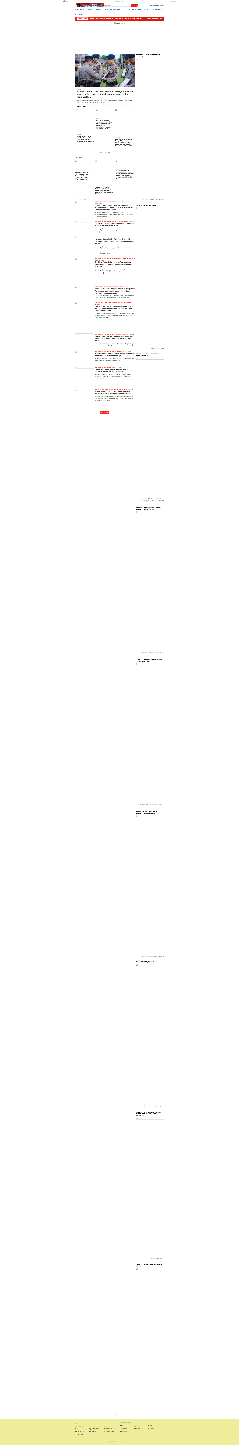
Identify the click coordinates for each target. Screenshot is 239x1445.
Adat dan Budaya (99, 302)
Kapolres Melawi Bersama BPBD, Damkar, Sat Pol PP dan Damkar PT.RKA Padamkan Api (114, 354)
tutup (71, 1)
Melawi (120, 351)
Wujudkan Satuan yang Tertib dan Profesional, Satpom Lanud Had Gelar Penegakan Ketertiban (113, 392)
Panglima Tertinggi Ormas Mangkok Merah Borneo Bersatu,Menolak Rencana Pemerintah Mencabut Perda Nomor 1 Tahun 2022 (97, 142)
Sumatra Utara (124, 221)
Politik (114, 287)
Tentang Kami (79, 1434)
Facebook (124, 1426)
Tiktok (152, 1428)
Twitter (138, 1426)
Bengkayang (98, 389)
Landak (129, 302)
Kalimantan (123, 302)
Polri (122, 202)
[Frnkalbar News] (89, 5)
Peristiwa (114, 334)
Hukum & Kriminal (116, 202)
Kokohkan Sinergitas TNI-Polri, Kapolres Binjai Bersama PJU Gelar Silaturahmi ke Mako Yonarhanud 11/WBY (114, 241)
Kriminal (114, 221)
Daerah (109, 202)
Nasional (97, 304)
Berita (97, 202)
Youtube (138, 1428)
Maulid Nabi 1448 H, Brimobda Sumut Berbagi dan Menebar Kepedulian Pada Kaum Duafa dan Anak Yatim (117, 129)
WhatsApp (152, 1426)
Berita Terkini (103, 202)
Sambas (113, 367)
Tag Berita (92, 1426)
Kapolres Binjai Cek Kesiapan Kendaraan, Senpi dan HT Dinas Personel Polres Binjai (129, 174)
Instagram (124, 1428)
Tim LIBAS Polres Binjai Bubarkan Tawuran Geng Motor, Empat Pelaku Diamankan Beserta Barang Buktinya (132, 18)
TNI (124, 237)
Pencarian (134, 5)
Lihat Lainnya (104, 412)
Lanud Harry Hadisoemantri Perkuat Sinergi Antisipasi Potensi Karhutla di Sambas (111, 370)
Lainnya (106, 1426)
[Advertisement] (119, 40)
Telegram (124, 1431)
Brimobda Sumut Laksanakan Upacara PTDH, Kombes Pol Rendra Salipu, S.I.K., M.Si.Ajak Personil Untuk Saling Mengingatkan (104, 94)
